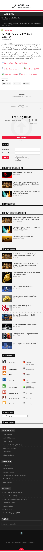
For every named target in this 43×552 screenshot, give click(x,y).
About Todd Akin (8, 479)
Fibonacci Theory (8, 455)
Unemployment (14, 399)
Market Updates (8, 30)
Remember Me (22, 157)
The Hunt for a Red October (11, 18)
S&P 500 (11, 381)
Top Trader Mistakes (9, 448)
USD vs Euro (13, 387)
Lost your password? (22, 159)
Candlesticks (6, 465)
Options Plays (8, 509)
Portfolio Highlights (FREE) (12, 513)
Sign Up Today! (7, 434)
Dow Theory (7, 451)
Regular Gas (13, 369)
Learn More (21, 137)
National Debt (13, 393)
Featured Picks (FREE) (10, 496)
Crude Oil (12, 363)
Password (5, 153)
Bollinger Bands (8, 468)
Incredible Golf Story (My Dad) (12, 445)
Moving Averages (8, 472)
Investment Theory (9, 502)
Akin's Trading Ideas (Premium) (13, 492)
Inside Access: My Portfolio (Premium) (14, 475)
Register (18, 161)
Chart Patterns (7, 441)
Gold (10, 374)
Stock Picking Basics (9, 438)
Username (5, 149)
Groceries (12, 404)
